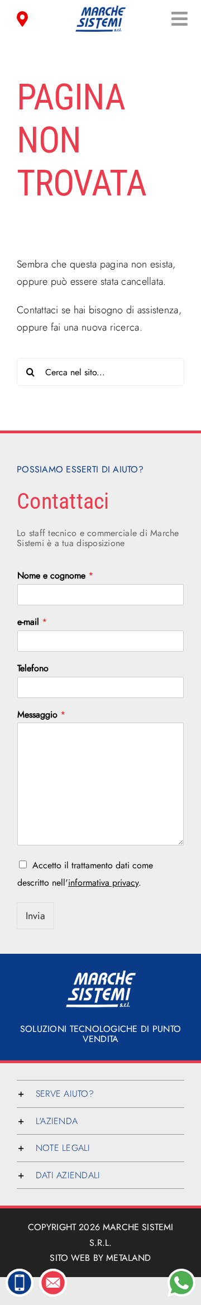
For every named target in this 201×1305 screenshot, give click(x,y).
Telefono (33, 669)
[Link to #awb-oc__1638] (179, 18)
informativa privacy (103, 882)
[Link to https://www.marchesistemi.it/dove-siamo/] (22, 18)
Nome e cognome (55, 576)
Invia (35, 916)
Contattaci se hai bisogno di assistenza (98, 310)
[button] (100, 1094)
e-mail (32, 622)
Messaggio (41, 715)
